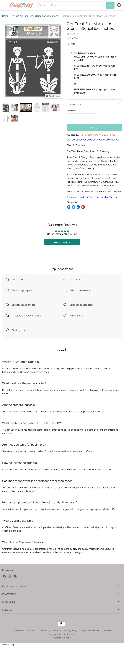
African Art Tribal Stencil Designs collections (35, 16)
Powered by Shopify (62, 637)
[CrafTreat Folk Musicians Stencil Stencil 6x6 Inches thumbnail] (25, 108)
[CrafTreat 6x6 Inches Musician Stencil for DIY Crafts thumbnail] (6, 108)
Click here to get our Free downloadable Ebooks (92, 197)
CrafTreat (75, 38)
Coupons (107, 630)
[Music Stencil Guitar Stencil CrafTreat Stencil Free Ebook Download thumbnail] (55, 108)
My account (18, 630)
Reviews (57, 630)
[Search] (110, 5)
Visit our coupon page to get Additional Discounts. (93, 139)
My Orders (31, 630)
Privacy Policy (70, 630)
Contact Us (45, 630)
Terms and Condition (90, 630)
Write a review (62, 242)
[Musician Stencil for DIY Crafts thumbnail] (14, 108)
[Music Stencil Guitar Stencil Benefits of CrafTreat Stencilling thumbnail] (15, 118)
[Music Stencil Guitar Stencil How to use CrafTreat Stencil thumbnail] (6, 118)
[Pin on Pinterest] (83, 207)
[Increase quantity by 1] (93, 117)
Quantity (71, 111)
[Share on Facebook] (68, 207)
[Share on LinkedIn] (78, 207)
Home (5, 16)
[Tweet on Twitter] (73, 207)
